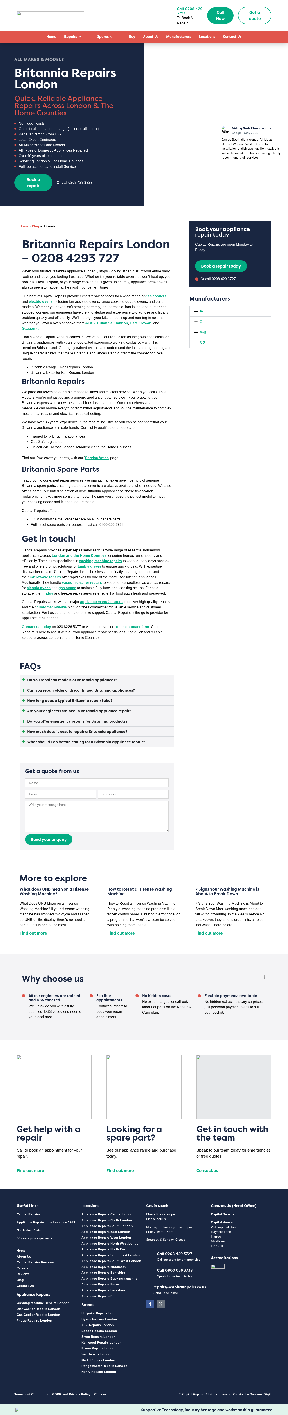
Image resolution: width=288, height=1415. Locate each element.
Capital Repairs (28, 1214)
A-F (203, 311)
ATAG (90, 323)
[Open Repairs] (79, 36)
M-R (203, 332)
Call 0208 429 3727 (174, 1253)
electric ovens (41, 301)
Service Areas (97, 458)
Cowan (145, 323)
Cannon (121, 323)
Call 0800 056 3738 (175, 1270)
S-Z (202, 343)
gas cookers (155, 296)
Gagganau (31, 328)
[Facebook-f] (150, 1304)
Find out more (33, 933)
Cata (134, 323)
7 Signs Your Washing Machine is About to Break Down (227, 891)
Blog (35, 226)
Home (24, 226)
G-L (203, 322)
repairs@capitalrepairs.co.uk (180, 1287)
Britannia (104, 323)
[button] (230, 311)
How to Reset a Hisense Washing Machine (139, 891)
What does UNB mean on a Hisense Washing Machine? (54, 891)
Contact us (207, 1170)
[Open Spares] (111, 36)
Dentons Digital (262, 1394)
